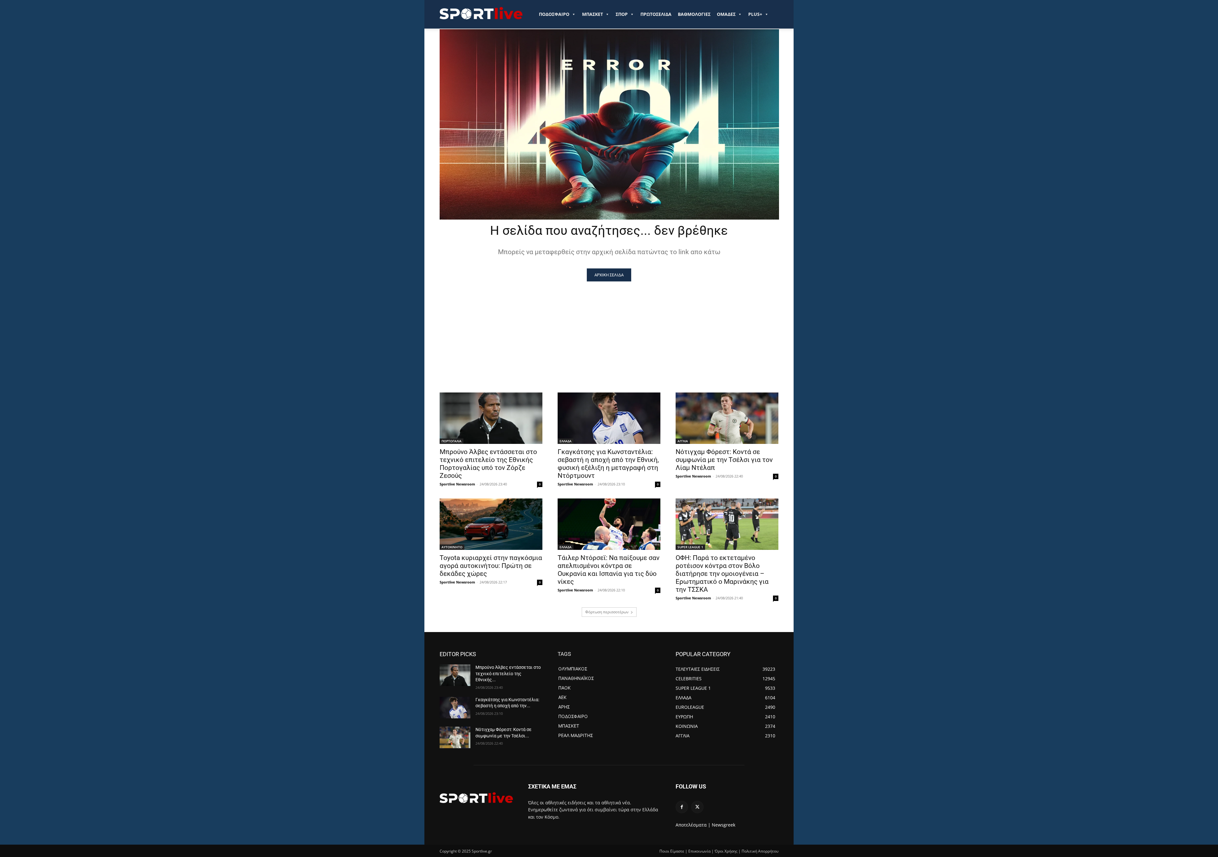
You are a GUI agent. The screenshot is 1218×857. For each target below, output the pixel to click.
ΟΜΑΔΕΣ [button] (726, 14)
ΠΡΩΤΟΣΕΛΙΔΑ (655, 14)
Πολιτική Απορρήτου (760, 851)
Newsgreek (723, 825)
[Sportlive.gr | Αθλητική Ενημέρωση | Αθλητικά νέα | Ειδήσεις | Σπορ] (476, 797)
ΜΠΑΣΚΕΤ (592, 14)
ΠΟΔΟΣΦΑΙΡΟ (554, 14)
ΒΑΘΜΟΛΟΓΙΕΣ (694, 14)
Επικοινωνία (699, 851)
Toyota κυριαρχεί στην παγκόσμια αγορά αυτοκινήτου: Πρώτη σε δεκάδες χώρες (491, 565)
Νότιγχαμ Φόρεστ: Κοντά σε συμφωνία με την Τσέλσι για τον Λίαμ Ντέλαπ (724, 459)
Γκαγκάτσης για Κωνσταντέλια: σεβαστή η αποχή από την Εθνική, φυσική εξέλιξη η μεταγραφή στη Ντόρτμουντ (608, 463)
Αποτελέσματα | (693, 825)
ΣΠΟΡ (622, 14)
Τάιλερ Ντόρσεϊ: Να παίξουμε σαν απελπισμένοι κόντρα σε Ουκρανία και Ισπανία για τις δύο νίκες (608, 569)
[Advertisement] (609, 329)
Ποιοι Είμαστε (671, 851)
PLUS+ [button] (755, 14)
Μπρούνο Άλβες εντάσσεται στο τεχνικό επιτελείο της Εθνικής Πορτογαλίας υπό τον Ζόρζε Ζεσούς (488, 463)
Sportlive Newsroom (457, 484)
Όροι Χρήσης (726, 851)
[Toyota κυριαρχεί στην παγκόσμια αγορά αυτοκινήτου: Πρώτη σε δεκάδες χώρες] (491, 524)
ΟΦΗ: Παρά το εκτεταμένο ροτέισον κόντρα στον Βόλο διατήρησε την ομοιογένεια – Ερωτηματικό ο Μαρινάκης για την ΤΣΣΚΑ (722, 573)
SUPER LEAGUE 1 (690, 547)
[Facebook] (682, 807)
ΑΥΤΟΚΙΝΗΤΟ (452, 547)
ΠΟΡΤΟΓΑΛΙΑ (452, 441)
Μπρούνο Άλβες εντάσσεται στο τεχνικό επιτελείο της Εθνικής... (508, 673)
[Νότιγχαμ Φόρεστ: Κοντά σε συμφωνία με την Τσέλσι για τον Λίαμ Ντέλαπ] (727, 418)
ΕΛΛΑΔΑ (566, 441)
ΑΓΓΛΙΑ (683, 441)
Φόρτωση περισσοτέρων (607, 612)
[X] (697, 807)
